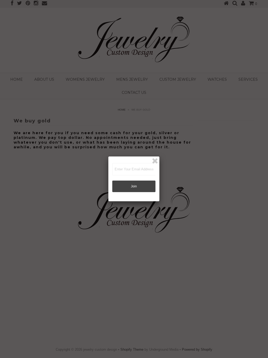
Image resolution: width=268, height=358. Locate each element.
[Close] (155, 161)
